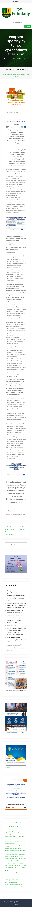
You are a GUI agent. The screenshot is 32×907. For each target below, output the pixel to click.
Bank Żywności (18, 836)
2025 (15, 823)
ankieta (20, 827)
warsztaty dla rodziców (9, 879)
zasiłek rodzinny (9, 884)
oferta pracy (22, 858)
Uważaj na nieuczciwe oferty (14, 645)
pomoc (16, 865)
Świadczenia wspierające (18, 884)
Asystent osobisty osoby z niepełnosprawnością (12, 833)
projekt (23, 868)
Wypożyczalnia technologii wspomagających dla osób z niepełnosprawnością (15, 881)
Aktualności (20, 69)
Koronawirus (8, 854)
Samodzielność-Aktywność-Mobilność (13, 872)
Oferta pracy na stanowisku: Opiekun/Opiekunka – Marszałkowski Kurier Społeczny (15, 593)
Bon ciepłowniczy (11, 625)
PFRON (21, 863)
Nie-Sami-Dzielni (19, 856)
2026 (20, 823)
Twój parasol (24, 877)
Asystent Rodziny (8, 836)
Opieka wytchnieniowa (11, 863)
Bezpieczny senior (8, 839)
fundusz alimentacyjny (10, 843)
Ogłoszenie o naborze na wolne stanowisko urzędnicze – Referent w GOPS (16, 640)
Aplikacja (7, 829)
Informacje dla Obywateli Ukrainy (13, 848)
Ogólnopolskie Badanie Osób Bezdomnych (14, 860)
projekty (7, 870)
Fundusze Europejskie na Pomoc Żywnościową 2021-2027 (14, 846)
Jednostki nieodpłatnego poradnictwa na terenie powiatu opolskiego (15, 851)
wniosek (17, 879)
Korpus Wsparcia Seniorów (18, 854)
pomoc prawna (22, 865)
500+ (6, 823)
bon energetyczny (8, 841)
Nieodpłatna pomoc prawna (11, 858)
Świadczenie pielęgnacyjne (10, 886)
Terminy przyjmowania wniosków (12, 874)
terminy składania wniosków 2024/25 (13, 877)
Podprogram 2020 (9, 865)
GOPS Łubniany (22, 59)
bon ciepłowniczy (16, 839)
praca (18, 867)
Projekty (10, 511)
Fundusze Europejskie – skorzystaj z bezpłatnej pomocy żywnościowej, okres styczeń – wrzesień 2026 (16, 605)
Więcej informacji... (7, 767)
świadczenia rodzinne (21, 886)
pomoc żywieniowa (10, 868)
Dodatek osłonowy (18, 841)
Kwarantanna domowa (9, 856)
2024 (10, 823)
